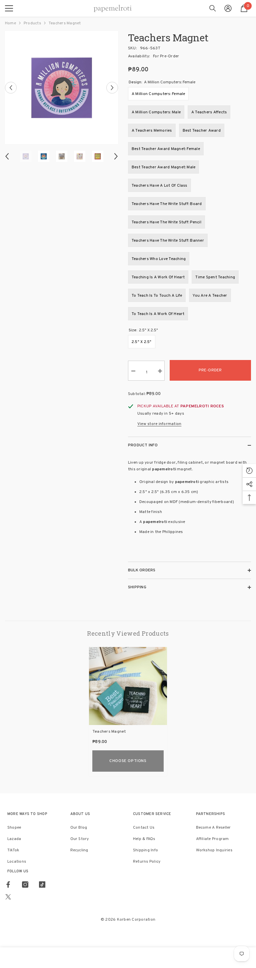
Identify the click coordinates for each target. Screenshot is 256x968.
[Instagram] (25, 884)
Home (10, 23)
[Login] (228, 8)
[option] (61, 87)
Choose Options (127, 761)
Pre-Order (210, 370)
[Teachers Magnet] (128, 686)
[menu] (9, 8)
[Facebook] (8, 884)
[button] (11, 87)
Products (32, 23)
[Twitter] (8, 897)
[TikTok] (42, 884)
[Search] (213, 8)
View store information (159, 424)
